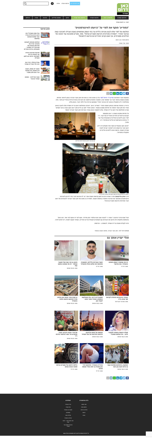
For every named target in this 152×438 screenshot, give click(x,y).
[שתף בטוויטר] (124, 93)
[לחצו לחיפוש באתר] (25, 3)
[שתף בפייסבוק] (52, 3)
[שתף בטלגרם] (120, 93)
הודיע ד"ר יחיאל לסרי (107, 97)
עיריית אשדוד (68, 404)
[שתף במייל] (111, 93)
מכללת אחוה (68, 415)
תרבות (45, 17)
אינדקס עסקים (121, 17)
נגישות (84, 412)
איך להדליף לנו (75, 3)
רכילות (28, 17)
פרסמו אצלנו (65, 3)
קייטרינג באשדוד (68, 418)
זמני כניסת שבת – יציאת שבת (68, 421)
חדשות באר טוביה (79, 17)
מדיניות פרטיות (84, 409)
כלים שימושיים (84, 400)
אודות (58, 3)
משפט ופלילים (56, 17)
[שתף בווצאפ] (114, 93)
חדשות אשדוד (94, 17)
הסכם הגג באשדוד (68, 409)
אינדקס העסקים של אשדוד (68, 425)
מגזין (36, 17)
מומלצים (68, 400)
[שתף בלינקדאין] (117, 93)
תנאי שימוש (83, 404)
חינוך (67, 17)
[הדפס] (107, 93)
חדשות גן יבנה (108, 17)
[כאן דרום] (120, 7)
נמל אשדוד (68, 407)
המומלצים (68, 412)
